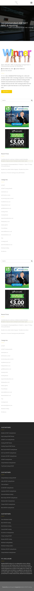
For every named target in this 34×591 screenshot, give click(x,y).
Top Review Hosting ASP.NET (7, 466)
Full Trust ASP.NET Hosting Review (8, 453)
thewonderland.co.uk (6, 234)
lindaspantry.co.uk (5, 221)
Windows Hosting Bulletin (7, 542)
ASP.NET (3, 185)
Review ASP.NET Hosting (6, 539)
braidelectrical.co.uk (5, 201)
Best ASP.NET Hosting (6, 522)
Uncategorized (4, 241)
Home (10, 27)
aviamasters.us (4, 191)
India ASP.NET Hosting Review (7, 481)
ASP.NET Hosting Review (6, 459)
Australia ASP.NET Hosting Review (8, 491)
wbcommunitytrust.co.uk (6, 244)
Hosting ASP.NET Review (6, 443)
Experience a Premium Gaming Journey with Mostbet (13, 172)
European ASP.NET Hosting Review (8, 456)
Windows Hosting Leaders (7, 545)
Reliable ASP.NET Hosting (26, 587)
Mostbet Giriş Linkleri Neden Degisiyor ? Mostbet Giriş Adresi (14, 169)
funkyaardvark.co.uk (5, 205)
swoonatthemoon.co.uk (6, 231)
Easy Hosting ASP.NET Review (7, 436)
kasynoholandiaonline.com (7, 218)
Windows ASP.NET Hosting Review (8, 549)
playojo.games (4, 225)
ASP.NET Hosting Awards (6, 188)
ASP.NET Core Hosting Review (7, 439)
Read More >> (6, 91)
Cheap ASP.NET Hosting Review (8, 504)
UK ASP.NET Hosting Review (7, 487)
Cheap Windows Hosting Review (8, 462)
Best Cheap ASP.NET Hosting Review (9, 497)
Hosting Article (4, 211)
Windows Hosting (5, 248)
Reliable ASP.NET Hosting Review (8, 433)
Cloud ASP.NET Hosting (6, 529)
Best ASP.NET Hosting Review (7, 507)
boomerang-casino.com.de (7, 198)
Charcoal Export (4, 484)
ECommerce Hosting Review (7, 532)
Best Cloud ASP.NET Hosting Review (9, 449)
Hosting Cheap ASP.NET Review (8, 446)
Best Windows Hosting (6, 526)
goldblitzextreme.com (6, 208)
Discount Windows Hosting (7, 494)
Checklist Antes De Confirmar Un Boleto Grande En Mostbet (14, 159)
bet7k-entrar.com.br (5, 195)
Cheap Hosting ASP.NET (6, 536)
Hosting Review (7, 70)
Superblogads (11, 587)
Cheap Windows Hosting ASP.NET (8, 478)
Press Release (4, 228)
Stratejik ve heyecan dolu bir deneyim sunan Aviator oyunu (14, 161)
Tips (2, 238)
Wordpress (3, 251)
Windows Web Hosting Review (8, 501)
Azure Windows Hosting (6, 519)
